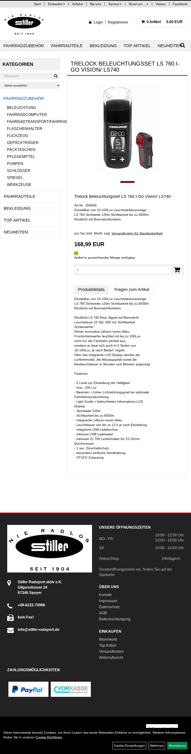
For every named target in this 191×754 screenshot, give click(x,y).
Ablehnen (157, 745)
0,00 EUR (165, 22)
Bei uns (95, 4)
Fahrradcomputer (27, 115)
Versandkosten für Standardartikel (137, 233)
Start (37, 4)
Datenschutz (109, 607)
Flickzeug (17, 136)
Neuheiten (170, 45)
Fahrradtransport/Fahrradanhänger (33, 122)
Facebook (180, 4)
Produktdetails (91, 289)
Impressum (108, 601)
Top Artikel (137, 45)
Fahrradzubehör (23, 45)
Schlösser (19, 171)
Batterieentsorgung (114, 619)
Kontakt (105, 595)
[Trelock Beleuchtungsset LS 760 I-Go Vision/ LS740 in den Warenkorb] (177, 269)
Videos (161, 4)
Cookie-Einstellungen (129, 745)
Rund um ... (137, 4)
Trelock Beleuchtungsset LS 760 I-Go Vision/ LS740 (122, 196)
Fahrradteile (67, 45)
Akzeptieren (177, 745)
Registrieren (118, 22)
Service (113, 4)
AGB (103, 613)
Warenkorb (108, 639)
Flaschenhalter (24, 129)
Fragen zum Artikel (131, 289)
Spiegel (15, 178)
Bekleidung (103, 45)
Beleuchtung (21, 108)
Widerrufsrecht (111, 658)
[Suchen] (56, 76)
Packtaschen (21, 150)
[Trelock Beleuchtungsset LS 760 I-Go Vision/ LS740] (127, 128)
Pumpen (15, 164)
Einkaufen (55, 4)
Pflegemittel (21, 157)
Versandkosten (111, 651)
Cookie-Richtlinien (49, 737)
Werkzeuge (19, 185)
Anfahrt (77, 4)
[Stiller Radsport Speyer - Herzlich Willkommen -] (24, 23)
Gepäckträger (23, 143)
